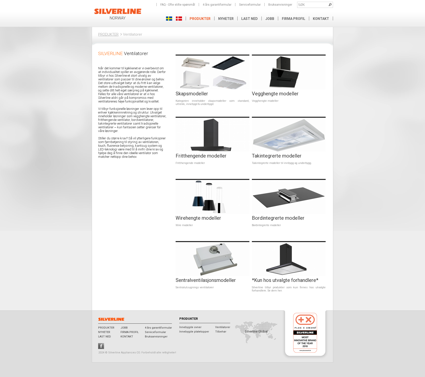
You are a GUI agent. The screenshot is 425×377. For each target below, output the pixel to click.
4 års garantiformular (217, 4)
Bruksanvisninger (280, 4)
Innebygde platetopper (194, 331)
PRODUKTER (108, 34)
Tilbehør (220, 331)
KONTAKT (321, 19)
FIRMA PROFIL (293, 19)
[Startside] (118, 13)
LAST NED (249, 19)
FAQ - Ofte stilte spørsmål (177, 4)
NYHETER (226, 19)
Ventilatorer (222, 327)
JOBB (269, 19)
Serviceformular (250, 4)
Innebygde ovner (190, 327)
